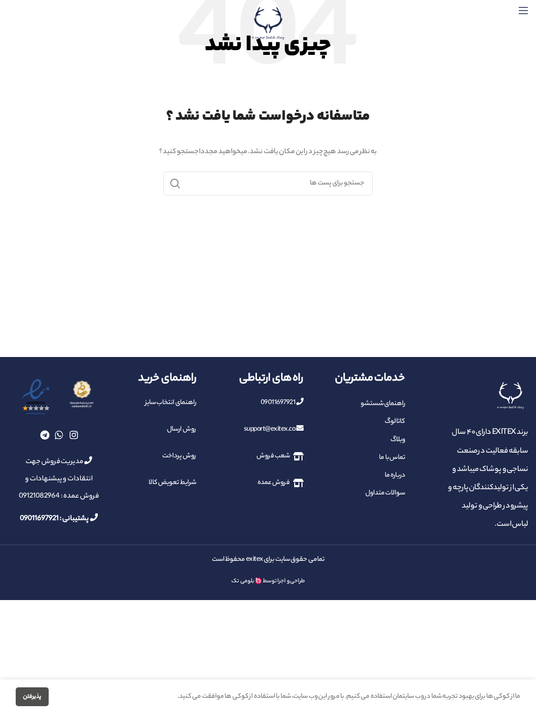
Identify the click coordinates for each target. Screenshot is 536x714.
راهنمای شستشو (383, 403)
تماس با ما (392, 457)
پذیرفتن (32, 696)
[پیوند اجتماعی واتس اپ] (59, 435)
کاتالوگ (395, 421)
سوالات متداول (385, 493)
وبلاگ (397, 439)
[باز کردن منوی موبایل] (523, 10)
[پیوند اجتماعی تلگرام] (44, 435)
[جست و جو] (175, 183)
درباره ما (395, 475)
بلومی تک (242, 581)
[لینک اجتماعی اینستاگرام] (73, 435)
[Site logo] (268, 23)
